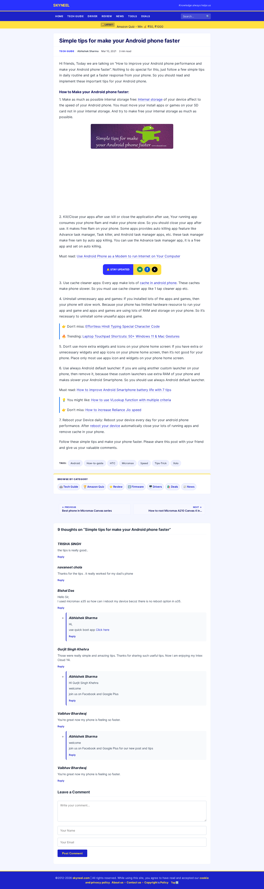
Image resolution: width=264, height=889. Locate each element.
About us (117, 882)
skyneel (61, 5)
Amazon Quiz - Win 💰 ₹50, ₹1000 (140, 24)
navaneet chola (70, 567)
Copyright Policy (156, 882)
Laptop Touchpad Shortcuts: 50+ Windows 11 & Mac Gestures (130, 336)
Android (75, 463)
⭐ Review (116, 486)
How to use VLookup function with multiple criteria (131, 400)
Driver (93, 16)
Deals (145, 16)
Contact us (134, 882)
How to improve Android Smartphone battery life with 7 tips (124, 390)
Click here (102, 629)
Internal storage (150, 99)
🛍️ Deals (172, 486)
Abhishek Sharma (88, 51)
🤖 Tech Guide (68, 486)
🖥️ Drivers (155, 486)
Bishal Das (66, 590)
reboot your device (105, 426)
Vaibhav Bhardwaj (72, 713)
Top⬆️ (175, 882)
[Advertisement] (132, 182)
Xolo (175, 463)
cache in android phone (158, 283)
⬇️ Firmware (136, 486)
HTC (112, 463)
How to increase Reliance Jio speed (113, 410)
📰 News (188, 486)
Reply (61, 556)
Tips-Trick (161, 463)
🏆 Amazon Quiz (93, 486)
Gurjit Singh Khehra (73, 649)
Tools (132, 16)
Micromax (128, 463)
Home (59, 16)
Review (107, 16)
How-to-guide (95, 463)
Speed (144, 463)
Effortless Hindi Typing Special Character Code (122, 326)
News (120, 16)
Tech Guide (75, 16)
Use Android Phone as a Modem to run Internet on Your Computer (128, 256)
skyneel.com (81, 877)
